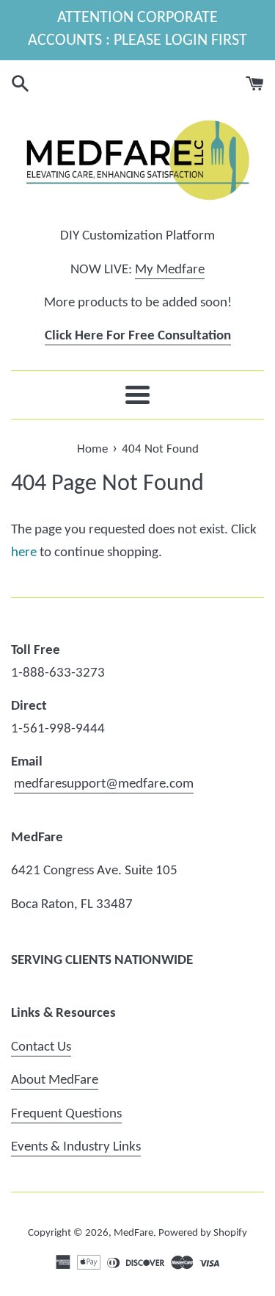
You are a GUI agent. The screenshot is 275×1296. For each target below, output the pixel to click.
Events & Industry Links (76, 1147)
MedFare (133, 1233)
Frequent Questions (66, 1114)
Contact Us (41, 1047)
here (24, 553)
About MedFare (54, 1080)
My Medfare (170, 270)
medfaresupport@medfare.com (104, 784)
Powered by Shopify (202, 1233)
